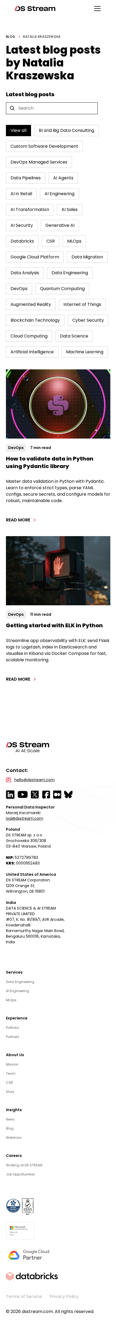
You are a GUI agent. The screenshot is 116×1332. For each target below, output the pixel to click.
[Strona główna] (35, 8)
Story (10, 1091)
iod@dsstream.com (24, 818)
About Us (15, 1055)
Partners (12, 1036)
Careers (14, 1155)
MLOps (11, 1000)
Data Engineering (20, 981)
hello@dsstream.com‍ (34, 779)
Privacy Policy (64, 1296)
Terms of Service (24, 1296)
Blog (9, 1128)
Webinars (14, 1137)
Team (11, 1073)
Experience (17, 1018)
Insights (14, 1109)
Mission (12, 1064)
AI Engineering (17, 991)
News (10, 1119)
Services (14, 972)
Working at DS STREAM (24, 1165)
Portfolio (12, 1027)
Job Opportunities (20, 1174)
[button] (96, 8)
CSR (9, 1082)
